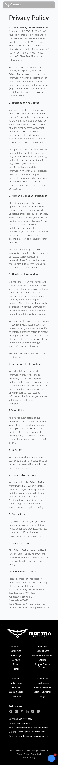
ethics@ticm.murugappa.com (35, 736)
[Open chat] (51, 758)
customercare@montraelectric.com (31, 727)
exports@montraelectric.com (31, 732)
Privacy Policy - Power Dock (29, 754)
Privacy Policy (29, 757)
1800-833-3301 (23, 723)
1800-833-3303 (25, 719)
